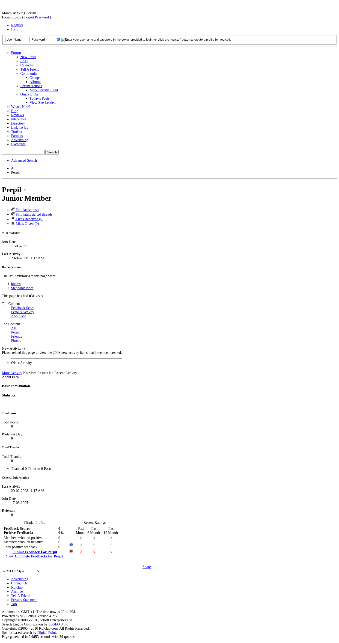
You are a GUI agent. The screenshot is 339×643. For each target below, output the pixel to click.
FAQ (24, 61)
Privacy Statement (24, 600)
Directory (18, 123)
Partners (17, 136)
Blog (14, 111)
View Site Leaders (43, 102)
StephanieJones (22, 288)
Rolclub (17, 587)
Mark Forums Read (44, 90)
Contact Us (19, 583)
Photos (16, 340)
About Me (18, 316)
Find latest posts (27, 210)
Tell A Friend (29, 69)
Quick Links (29, 94)
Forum (16, 53)
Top (14, 604)
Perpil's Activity (22, 312)
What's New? (21, 107)
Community (29, 73)
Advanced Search (24, 160)
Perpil (15, 332)
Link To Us (19, 127)
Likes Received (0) (29, 219)
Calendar (26, 65)
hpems (16, 284)
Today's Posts (39, 98)
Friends (16, 336)
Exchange (18, 144)
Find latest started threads (33, 214)
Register (17, 25)
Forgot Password (36, 17)
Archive (17, 591)
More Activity (12, 373)
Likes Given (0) (27, 224)
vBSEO (54, 624)
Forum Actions (31, 86)
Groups (35, 78)
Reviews (17, 115)
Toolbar (16, 132)
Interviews (18, 119)
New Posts (28, 57)
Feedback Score (22, 308)
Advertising (19, 140)
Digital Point (46, 632)
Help (14, 29)
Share (147, 567)
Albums (35, 82)
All (13, 328)
